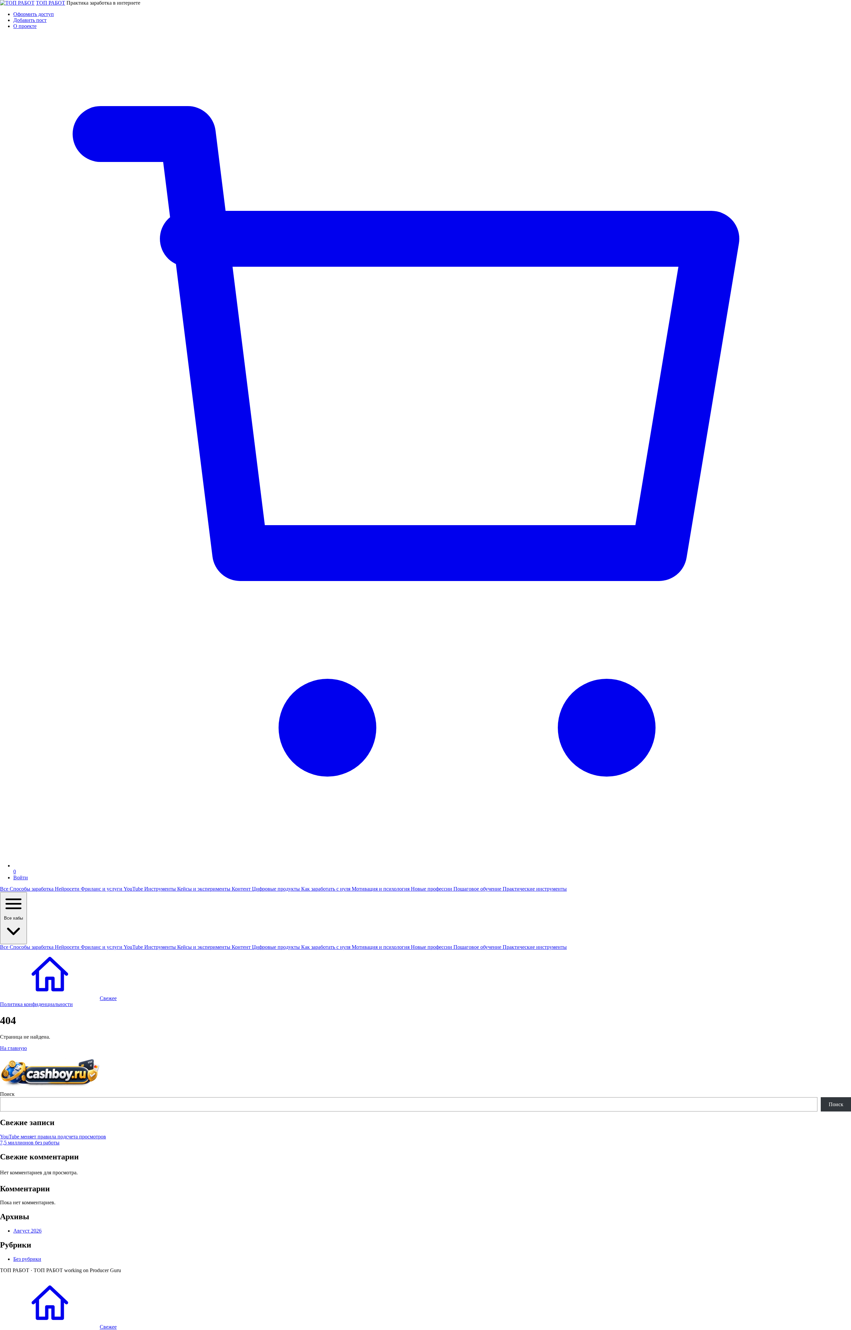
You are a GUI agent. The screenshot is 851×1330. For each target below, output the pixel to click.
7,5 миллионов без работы (30, 1142)
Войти (20, 877)
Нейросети (68, 889)
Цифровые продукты (276, 889)
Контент (242, 889)
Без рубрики (27, 1259)
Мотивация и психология (381, 889)
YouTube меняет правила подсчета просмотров (53, 1136)
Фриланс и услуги (102, 889)
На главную (13, 1048)
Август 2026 (27, 1231)
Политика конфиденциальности (36, 1004)
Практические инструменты (535, 889)
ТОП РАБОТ (50, 3)
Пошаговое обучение (478, 889)
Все (5, 889)
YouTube (134, 889)
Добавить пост (30, 20)
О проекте (25, 26)
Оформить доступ (33, 14)
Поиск (7, 1094)
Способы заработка (32, 889)
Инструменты (160, 889)
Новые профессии (432, 889)
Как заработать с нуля (326, 889)
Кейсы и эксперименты (204, 889)
